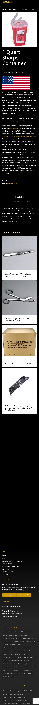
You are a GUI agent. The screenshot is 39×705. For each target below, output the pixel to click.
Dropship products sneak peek (12, 644)
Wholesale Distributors (9, 673)
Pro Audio (6, 664)
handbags (6, 654)
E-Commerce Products (9, 648)
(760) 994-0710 (13, 584)
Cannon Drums (21, 694)
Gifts (29, 651)
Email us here (15, 128)
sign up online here (22, 121)
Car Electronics (7, 638)
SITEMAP (5, 574)
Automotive (27, 632)
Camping (11, 635)
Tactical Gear (16, 667)
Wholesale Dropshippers (25, 673)
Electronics (21, 648)
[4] (19, 342)
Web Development (26, 670)
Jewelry (20, 657)
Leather (26, 657)
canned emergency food (17, 691)
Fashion (28, 648)
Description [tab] (19, 197)
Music (31, 657)
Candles (17, 635)
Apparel (17, 632)
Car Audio (24, 635)
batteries (5, 691)
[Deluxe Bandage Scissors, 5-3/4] (19, 297)
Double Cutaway (22, 697)
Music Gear (6, 660)
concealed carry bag (9, 697)
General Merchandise (20, 651)
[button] (35, 2)
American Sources (8, 632)
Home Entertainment (21, 654)
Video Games (7, 670)
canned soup (30, 691)
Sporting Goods (25, 664)
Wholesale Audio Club (9, 616)
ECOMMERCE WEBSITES (10, 567)
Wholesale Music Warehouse (12, 614)
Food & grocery (7, 651)
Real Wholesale (14, 664)
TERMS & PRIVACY (8, 572)
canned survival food (9, 694)
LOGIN (4, 556)
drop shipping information (27, 641)
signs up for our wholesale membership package (19, 136)
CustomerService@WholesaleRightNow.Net (21, 587)
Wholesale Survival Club (10, 611)
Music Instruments (16, 660)
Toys (33, 667)
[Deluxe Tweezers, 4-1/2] (19, 253)
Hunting (14, 657)
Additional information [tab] (19, 201)
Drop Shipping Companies (10, 641)
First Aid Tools (13, 9)
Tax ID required (26, 667)
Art (22, 632)
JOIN (4, 559)
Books (5, 635)
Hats (11, 654)
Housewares (6, 657)
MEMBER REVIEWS (8, 569)
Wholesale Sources (8, 676)
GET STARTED (7, 564)
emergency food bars (21, 700)
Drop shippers (31, 638)
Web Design (15, 670)
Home (4, 9)
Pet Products (27, 660)
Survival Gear (7, 667)
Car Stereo (16, 638)
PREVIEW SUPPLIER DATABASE (12, 561)
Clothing (23, 638)
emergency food (8, 700)
